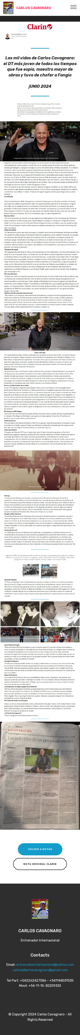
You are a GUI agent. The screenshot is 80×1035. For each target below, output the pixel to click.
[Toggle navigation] (73, 7)
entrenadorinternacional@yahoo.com (45, 965)
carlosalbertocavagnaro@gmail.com (40, 970)
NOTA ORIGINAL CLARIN (40, 864)
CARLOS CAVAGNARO (33, 8)
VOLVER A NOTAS (40, 849)
